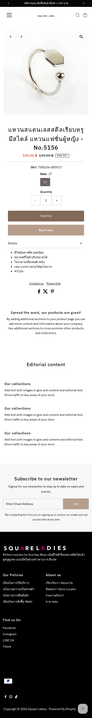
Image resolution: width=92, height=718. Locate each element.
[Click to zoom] (81, 37)
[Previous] (10, 37)
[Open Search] (78, 15)
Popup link (53, 283)
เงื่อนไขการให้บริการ (16, 583)
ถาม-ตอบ (52, 601)
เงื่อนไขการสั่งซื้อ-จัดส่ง (17, 601)
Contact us (36, 283)
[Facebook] (5, 697)
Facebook (9, 628)
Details (12, 243)
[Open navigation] (13, 15)
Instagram (9, 634)
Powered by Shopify (62, 709)
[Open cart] (85, 15)
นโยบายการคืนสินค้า (16, 595)
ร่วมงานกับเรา (55, 595)
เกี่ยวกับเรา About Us (59, 583)
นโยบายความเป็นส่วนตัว (18, 589)
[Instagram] (10, 697)
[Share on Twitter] (46, 292)
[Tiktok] (16, 697)
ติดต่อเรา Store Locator (61, 589)
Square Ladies (37, 709)
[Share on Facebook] (39, 292)
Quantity (46, 192)
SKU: (34, 167)
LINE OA (8, 640)
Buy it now (46, 230)
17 (46, 182)
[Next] (21, 37)
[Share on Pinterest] (52, 292)
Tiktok (7, 646)
